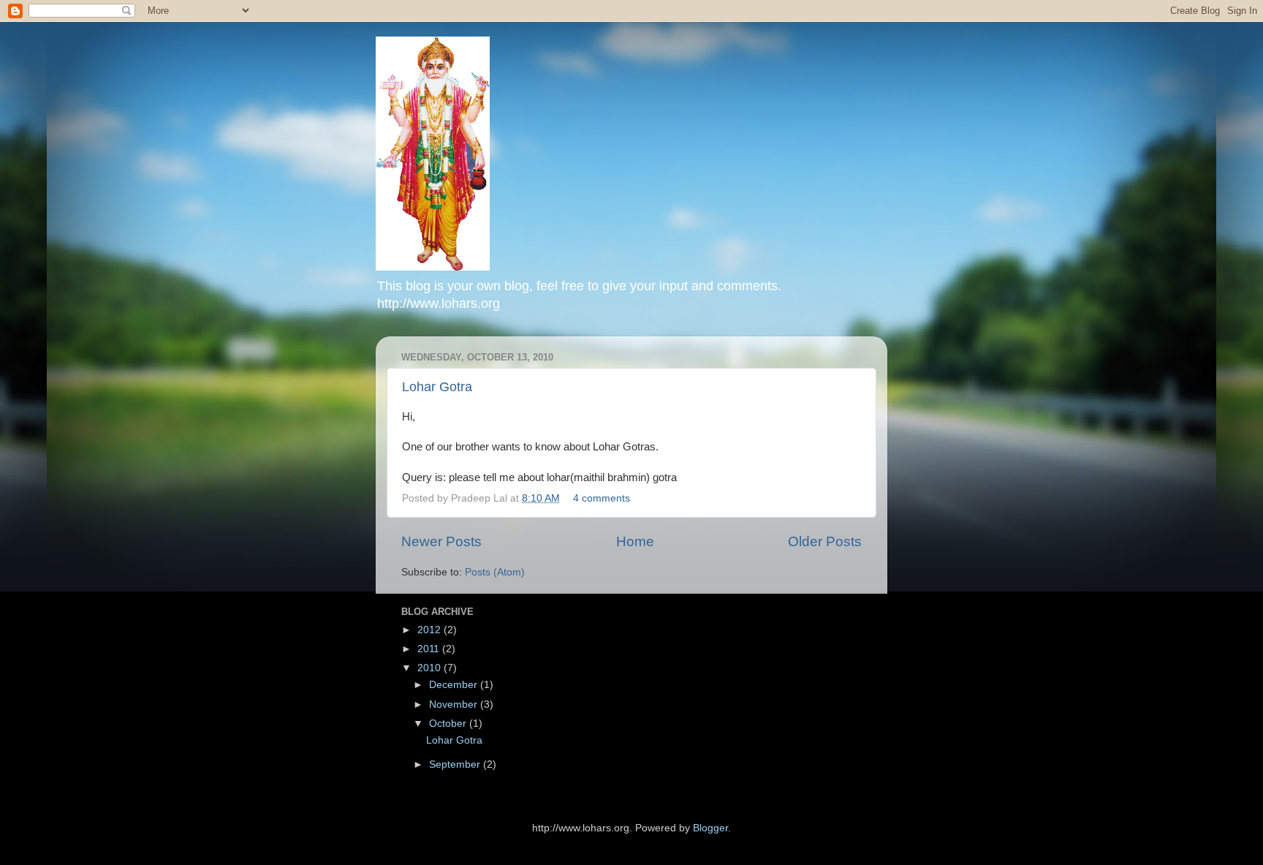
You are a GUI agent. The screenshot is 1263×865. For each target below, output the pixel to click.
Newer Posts (441, 541)
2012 (430, 629)
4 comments (601, 498)
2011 (429, 648)
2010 (430, 667)
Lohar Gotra (437, 386)
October (449, 723)
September (456, 764)
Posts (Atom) (495, 572)
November (454, 704)
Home (635, 541)
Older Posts (825, 541)
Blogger (710, 828)
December (454, 684)
